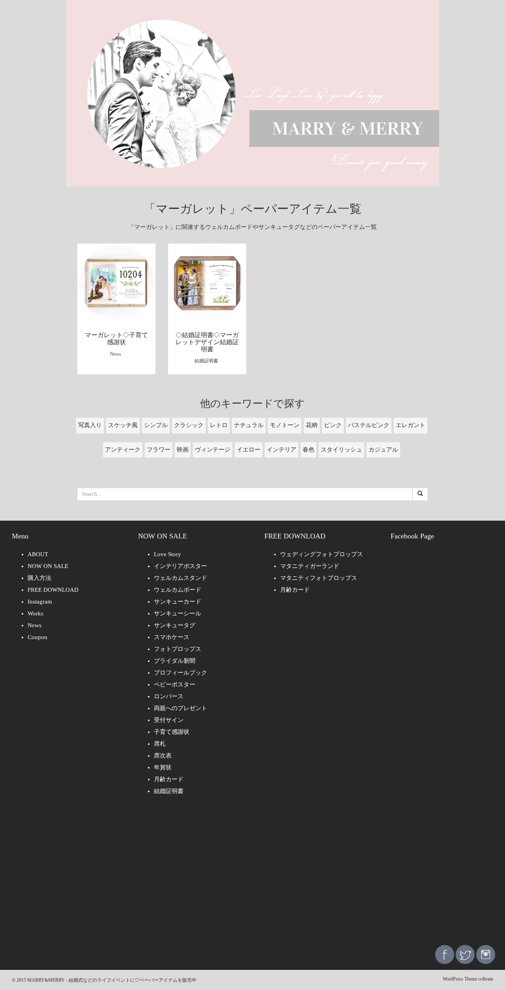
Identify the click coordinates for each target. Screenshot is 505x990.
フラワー (158, 449)
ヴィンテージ (212, 449)
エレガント (410, 425)
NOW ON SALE (48, 566)
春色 (308, 449)
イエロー (248, 449)
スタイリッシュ (341, 449)
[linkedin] (485, 954)
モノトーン (284, 425)
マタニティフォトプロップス (318, 578)
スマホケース (171, 637)
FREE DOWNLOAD (53, 590)
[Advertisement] (252, 876)
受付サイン (168, 720)
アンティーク (122, 449)
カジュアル (383, 449)
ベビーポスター (174, 684)
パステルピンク (368, 425)
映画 (183, 449)
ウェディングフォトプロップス (321, 554)
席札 (160, 744)
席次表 (163, 755)
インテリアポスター (180, 566)
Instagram (40, 601)
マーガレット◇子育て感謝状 (116, 338)
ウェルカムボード (177, 590)
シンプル (156, 425)
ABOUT (38, 554)
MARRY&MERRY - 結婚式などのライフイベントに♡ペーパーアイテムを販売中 (111, 980)
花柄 (312, 425)
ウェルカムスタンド (180, 578)
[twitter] (465, 954)
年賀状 (163, 767)
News (34, 625)
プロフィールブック (180, 672)
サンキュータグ (174, 625)
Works (35, 613)
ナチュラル (249, 425)
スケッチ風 (123, 425)
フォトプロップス (177, 649)
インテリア (281, 449)
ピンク (333, 425)
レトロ (219, 425)
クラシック (189, 425)
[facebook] (444, 954)
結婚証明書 (168, 791)
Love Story (167, 554)
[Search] (420, 494)
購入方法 (39, 578)
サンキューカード (177, 601)
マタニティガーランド (309, 566)
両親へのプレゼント (180, 708)
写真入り (90, 425)
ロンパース (168, 696)
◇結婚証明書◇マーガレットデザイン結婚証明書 (207, 342)
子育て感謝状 (171, 732)
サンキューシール (177, 613)
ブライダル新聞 (174, 661)
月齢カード (168, 779)
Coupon (37, 637)
